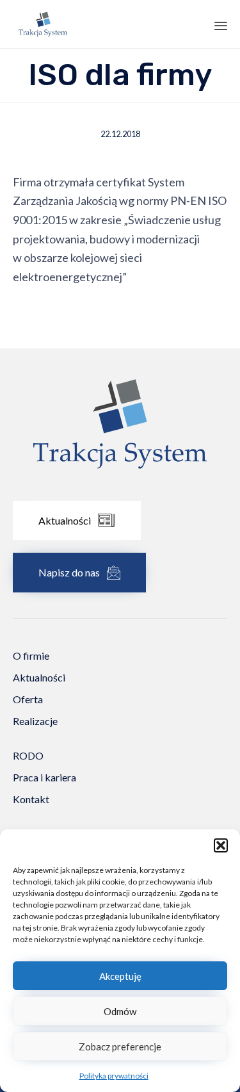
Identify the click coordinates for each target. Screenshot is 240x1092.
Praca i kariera (44, 777)
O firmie (31, 655)
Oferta (28, 699)
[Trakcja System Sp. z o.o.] (43, 24)
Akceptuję (120, 976)
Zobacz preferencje (120, 1046)
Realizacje (35, 721)
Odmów (120, 1011)
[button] (220, 845)
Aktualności (39, 677)
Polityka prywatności (113, 1075)
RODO (28, 755)
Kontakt (31, 799)
